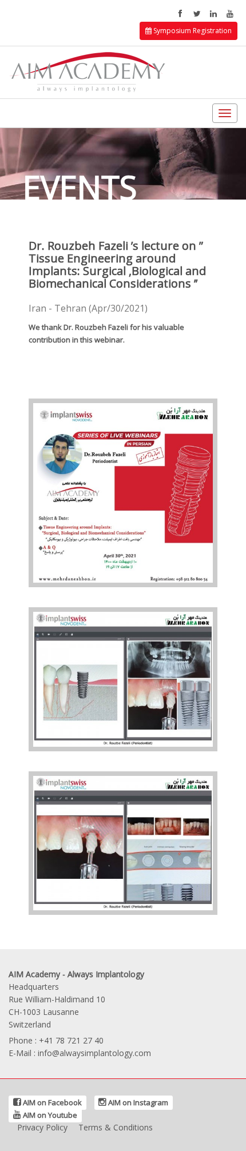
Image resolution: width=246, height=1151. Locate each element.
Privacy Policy (42, 1127)
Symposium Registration (192, 30)
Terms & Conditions (115, 1127)
